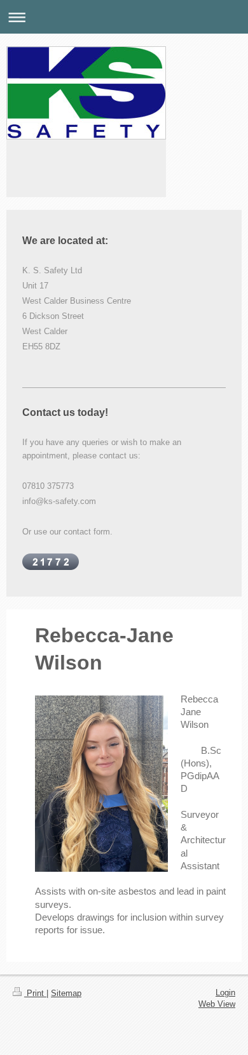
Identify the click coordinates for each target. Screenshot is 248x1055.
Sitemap (66, 993)
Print (35, 993)
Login (225, 992)
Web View (216, 1004)
